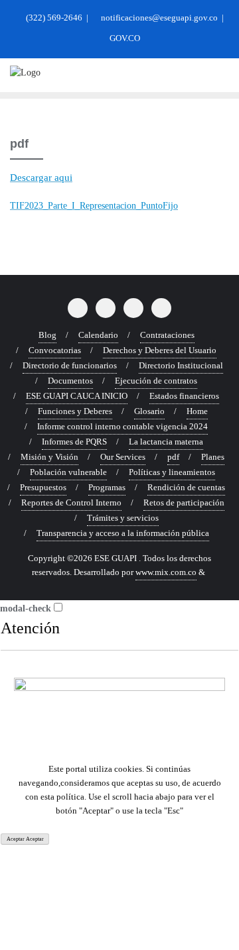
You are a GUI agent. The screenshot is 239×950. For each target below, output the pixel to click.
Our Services (122, 457)
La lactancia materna (166, 442)
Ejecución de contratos (156, 381)
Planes (212, 457)
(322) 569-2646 (54, 18)
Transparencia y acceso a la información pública (123, 533)
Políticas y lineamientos (172, 472)
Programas (106, 487)
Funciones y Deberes (75, 411)
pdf (173, 457)
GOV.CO (124, 38)
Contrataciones (167, 335)
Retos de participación (183, 502)
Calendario (98, 335)
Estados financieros (184, 396)
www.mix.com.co (166, 572)
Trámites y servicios (123, 518)
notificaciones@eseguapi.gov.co (159, 18)
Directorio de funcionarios (70, 365)
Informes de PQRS (74, 442)
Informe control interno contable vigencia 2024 (122, 426)
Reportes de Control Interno (71, 502)
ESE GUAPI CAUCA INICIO (76, 396)
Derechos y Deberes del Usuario (159, 350)
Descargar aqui (41, 177)
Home (197, 411)
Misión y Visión (49, 457)
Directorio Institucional (181, 365)
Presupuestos (43, 487)
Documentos (70, 381)
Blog (47, 335)
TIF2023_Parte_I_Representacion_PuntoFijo (94, 206)
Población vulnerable (68, 472)
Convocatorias (55, 350)
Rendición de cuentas (186, 487)
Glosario (149, 411)
